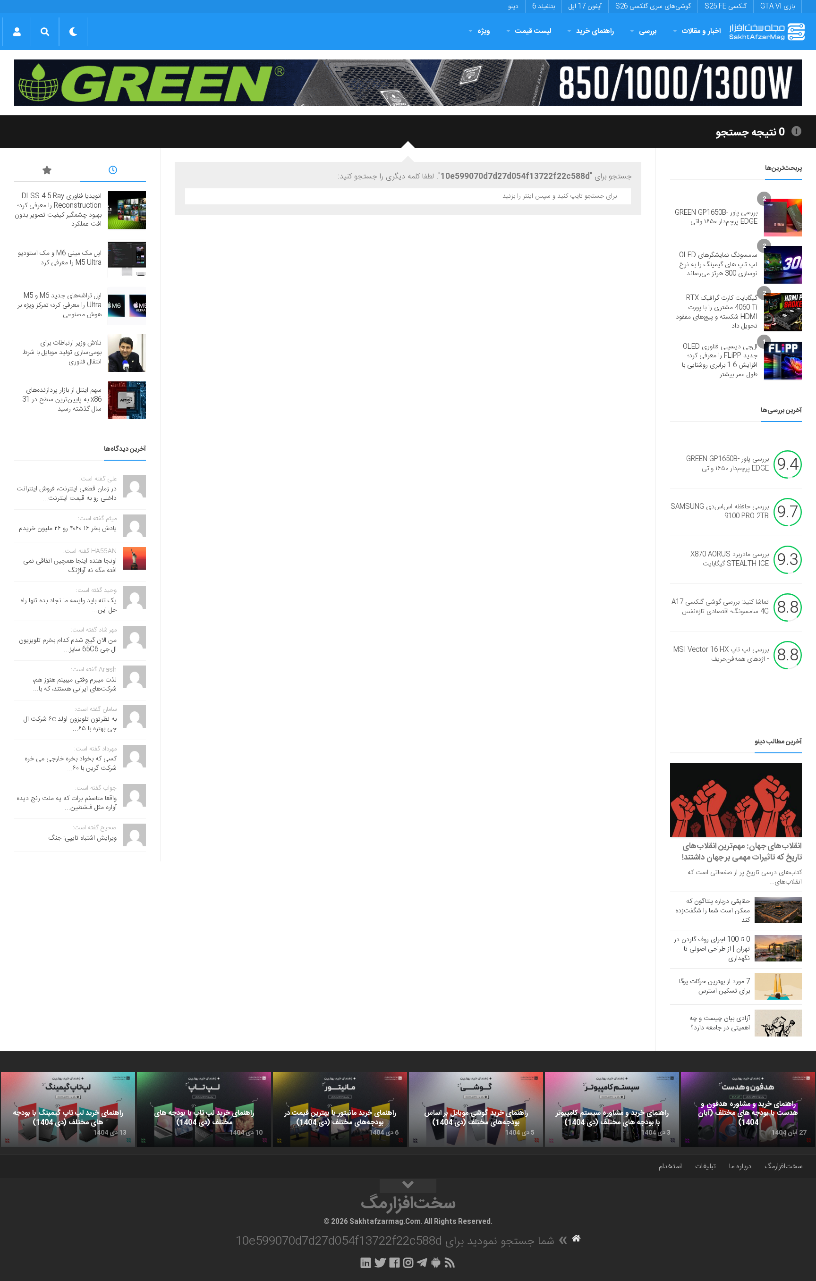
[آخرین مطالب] (113, 172)
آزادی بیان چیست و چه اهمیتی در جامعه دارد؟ (719, 1023)
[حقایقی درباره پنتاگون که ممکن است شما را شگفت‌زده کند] (778, 910)
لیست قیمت (533, 31)
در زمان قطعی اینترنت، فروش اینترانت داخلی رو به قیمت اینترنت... (67, 493)
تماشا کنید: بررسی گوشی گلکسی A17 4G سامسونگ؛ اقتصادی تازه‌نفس (720, 607)
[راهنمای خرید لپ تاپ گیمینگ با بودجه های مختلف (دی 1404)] (68, 1109)
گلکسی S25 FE (726, 6)
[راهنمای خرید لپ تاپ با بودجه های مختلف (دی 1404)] (204, 1109)
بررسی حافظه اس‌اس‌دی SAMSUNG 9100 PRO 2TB (720, 512)
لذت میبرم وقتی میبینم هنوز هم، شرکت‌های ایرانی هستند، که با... (75, 684)
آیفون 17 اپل (585, 6)
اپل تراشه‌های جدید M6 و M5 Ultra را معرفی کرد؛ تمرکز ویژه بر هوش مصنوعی (59, 305)
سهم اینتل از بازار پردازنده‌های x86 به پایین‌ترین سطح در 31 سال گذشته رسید (62, 399)
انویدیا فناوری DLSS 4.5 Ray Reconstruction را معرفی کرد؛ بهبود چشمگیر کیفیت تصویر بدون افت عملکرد (58, 210)
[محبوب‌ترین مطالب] (47, 172)
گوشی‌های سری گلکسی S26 (653, 6)
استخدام (670, 1166)
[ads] (408, 82)
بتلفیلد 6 (543, 6)
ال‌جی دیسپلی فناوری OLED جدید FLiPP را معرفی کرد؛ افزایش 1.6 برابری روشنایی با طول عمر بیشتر (719, 360)
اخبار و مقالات (701, 31)
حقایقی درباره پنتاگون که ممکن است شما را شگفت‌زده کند (712, 911)
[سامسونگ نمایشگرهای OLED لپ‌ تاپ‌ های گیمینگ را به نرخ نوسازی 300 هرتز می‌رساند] (783, 265)
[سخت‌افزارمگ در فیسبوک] (395, 1262)
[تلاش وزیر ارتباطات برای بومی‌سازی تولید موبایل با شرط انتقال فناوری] (127, 353)
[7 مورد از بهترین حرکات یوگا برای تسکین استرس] (778, 986)
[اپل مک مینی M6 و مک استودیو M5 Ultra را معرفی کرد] (127, 259)
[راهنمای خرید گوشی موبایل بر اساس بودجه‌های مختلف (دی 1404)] (476, 1109)
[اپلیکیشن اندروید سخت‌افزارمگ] (436, 1262)
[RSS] (450, 1262)
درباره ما (740, 1166)
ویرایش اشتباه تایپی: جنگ (83, 838)
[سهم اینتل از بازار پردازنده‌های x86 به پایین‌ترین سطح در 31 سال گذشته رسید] (127, 400)
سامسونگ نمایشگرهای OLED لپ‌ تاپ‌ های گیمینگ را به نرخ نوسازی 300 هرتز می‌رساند (718, 264)
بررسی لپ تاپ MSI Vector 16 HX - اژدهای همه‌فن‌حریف (721, 655)
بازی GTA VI (777, 6)
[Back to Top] (408, 1186)
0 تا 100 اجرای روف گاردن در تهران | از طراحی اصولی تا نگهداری (712, 949)
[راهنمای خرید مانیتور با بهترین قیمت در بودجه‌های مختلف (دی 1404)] (340, 1109)
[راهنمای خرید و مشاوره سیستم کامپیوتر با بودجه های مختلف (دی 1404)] (612, 1109)
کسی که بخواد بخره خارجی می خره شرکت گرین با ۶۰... (71, 763)
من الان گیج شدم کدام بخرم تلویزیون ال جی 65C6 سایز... (68, 645)
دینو (513, 6)
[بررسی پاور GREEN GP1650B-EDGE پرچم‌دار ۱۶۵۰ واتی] (783, 217)
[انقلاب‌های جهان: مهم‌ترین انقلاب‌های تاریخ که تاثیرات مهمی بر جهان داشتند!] (736, 800)
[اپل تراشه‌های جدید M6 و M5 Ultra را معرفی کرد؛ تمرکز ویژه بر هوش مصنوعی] (127, 306)
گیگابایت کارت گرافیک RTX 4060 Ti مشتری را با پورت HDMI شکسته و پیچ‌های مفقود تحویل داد (716, 312)
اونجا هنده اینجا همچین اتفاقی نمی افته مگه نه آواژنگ (70, 566)
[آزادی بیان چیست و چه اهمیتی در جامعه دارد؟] (778, 1023)
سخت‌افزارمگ (783, 1166)
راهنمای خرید (595, 31)
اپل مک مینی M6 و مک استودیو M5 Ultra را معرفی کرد (60, 258)
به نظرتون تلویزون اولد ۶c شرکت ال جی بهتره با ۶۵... (70, 724)
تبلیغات (705, 1166)
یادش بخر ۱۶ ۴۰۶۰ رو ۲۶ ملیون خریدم (68, 528)
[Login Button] (17, 31)
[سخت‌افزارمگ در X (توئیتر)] (380, 1262)
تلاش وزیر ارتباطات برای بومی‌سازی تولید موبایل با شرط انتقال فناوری (62, 352)
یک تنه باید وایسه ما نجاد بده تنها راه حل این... (68, 605)
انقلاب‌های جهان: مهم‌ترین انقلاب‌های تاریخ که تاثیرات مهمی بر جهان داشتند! (742, 852)
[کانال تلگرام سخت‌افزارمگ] (422, 1262)
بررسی (648, 31)
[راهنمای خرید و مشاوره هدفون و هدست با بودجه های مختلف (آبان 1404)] (748, 1109)
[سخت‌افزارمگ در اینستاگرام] (408, 1262)
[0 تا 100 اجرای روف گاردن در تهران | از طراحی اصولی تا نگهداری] (778, 948)
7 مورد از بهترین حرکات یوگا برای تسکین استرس (714, 986)
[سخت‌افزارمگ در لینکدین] (366, 1262)
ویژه (483, 31)
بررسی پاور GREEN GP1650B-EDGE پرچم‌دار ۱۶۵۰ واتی (716, 217)
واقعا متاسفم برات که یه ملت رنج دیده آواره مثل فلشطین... (67, 803)
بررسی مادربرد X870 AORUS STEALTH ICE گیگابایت (729, 559)
